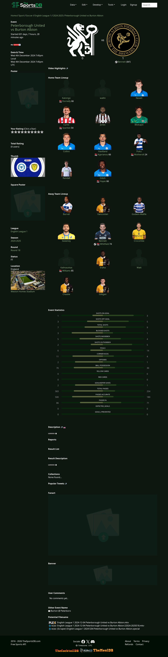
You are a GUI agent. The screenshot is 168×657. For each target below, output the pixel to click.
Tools (110, 4)
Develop (97, 4)
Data (72, 4)
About (128, 641)
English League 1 (43, 15)
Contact (139, 644)
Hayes (103, 181)
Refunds (129, 644)
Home (14, 15)
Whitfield (104, 244)
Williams (66, 270)
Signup (133, 4)
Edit (84, 4)
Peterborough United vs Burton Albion (84, 15)
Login (123, 4)
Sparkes (66, 127)
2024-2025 (58, 15)
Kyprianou (103, 154)
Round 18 (15, 250)
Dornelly (66, 101)
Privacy (145, 641)
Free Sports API (18, 644)
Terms (136, 641)
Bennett (122, 61)
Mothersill (139, 154)
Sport (21, 15)
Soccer (29, 15)
